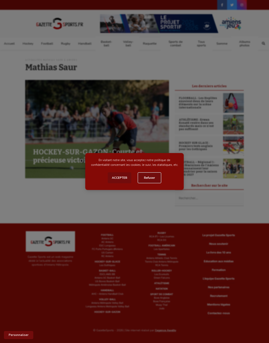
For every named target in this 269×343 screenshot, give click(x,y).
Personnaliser (19, 335)
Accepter (119, 178)
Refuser (149, 178)
